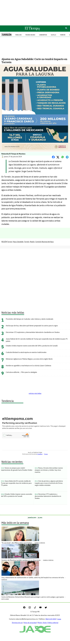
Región (32, 242)
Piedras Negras (30, 35)
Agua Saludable (18, 242)
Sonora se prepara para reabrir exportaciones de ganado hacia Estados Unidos (16, 469)
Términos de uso (17, 623)
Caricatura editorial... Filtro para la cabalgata (21, 372)
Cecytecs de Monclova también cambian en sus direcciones (27, 560)
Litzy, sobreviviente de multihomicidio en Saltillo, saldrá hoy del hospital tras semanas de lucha (32, 578)
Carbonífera (43, 35)
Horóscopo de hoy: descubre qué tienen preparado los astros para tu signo (32, 325)
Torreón (6, 34)
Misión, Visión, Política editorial (48, 623)
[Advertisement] (35, 12)
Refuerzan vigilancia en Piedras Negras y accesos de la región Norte (29, 359)
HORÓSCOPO (32, 518)
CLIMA (40, 518)
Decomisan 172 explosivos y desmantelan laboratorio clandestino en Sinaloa (33, 332)
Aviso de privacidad (30, 623)
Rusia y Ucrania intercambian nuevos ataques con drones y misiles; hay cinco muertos (49, 470)
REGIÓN (4, 242)
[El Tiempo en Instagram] (31, 608)
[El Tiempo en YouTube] (41, 608)
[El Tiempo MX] (32, 30)
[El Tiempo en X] (46, 608)
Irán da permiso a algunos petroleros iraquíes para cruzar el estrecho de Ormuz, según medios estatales (49, 483)
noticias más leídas (35, 393)
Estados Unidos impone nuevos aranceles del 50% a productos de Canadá (32, 345)
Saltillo (53, 35)
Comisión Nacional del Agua (44, 242)
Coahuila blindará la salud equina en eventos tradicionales (26, 352)
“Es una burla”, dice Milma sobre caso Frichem (23, 543)
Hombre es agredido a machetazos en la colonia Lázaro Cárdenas (28, 365)
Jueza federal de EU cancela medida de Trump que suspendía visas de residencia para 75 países (16, 483)
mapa (59, 619)
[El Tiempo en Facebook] (25, 608)
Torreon (9, 242)
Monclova (18, 35)
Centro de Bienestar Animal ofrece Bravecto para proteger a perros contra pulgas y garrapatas (32, 598)
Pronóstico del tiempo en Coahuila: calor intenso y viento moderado (29, 319)
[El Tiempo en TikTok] (36, 608)
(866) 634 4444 (50, 619)
